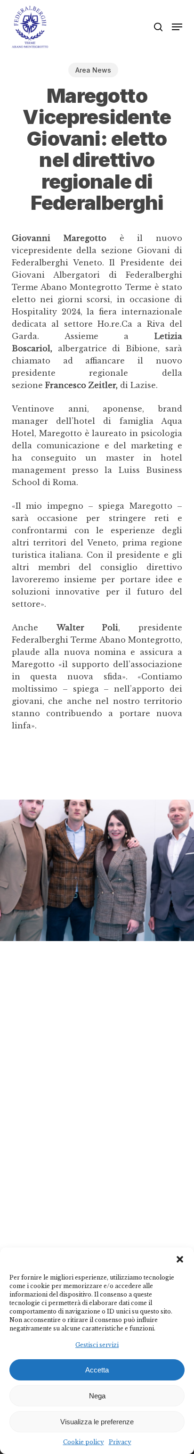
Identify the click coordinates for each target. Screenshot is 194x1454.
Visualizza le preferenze (97, 1422)
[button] (180, 1259)
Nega (97, 1396)
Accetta (97, 1370)
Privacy (120, 1442)
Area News (93, 70)
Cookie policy (83, 1442)
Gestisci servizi (97, 1344)
